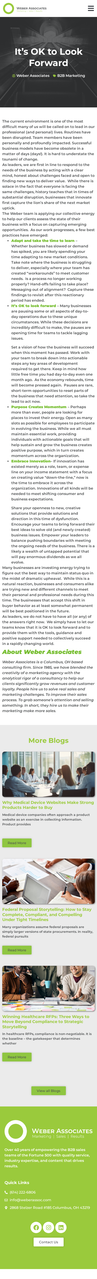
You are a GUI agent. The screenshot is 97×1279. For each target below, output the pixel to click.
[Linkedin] (61, 1227)
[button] (91, 8)
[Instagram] (48, 1227)
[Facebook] (36, 1227)
